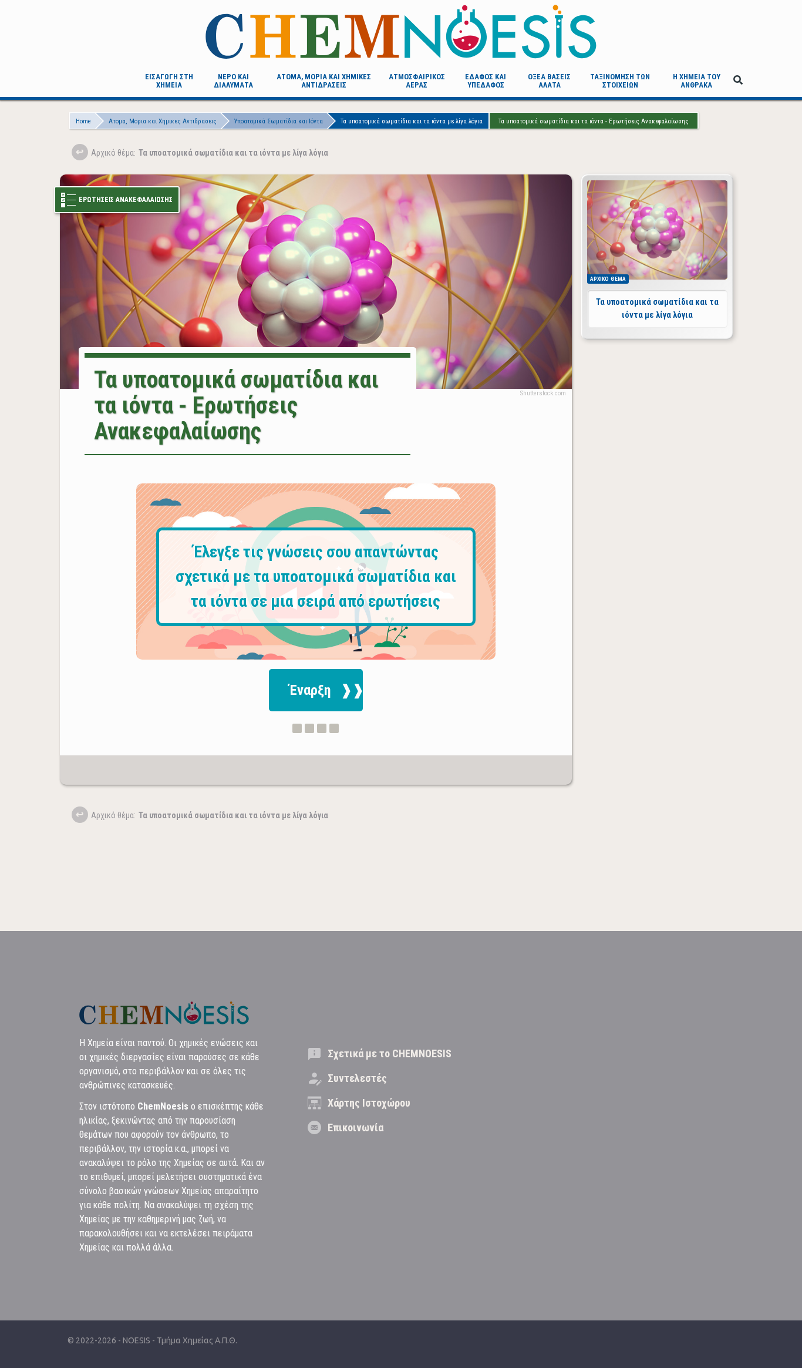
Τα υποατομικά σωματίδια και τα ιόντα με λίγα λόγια (412, 121)
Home (83, 121)
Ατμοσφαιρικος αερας (417, 80)
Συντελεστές (357, 1078)
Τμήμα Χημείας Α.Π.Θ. (197, 1340)
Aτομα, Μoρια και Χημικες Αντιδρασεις (324, 80)
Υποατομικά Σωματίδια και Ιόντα (278, 121)
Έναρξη (310, 690)
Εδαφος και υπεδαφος (485, 80)
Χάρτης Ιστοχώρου (369, 1103)
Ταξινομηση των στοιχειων (620, 80)
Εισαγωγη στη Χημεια (169, 80)
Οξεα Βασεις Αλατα (549, 80)
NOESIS (137, 1340)
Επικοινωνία (355, 1127)
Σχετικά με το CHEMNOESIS (389, 1053)
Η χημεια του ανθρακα (696, 80)
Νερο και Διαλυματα (233, 80)
